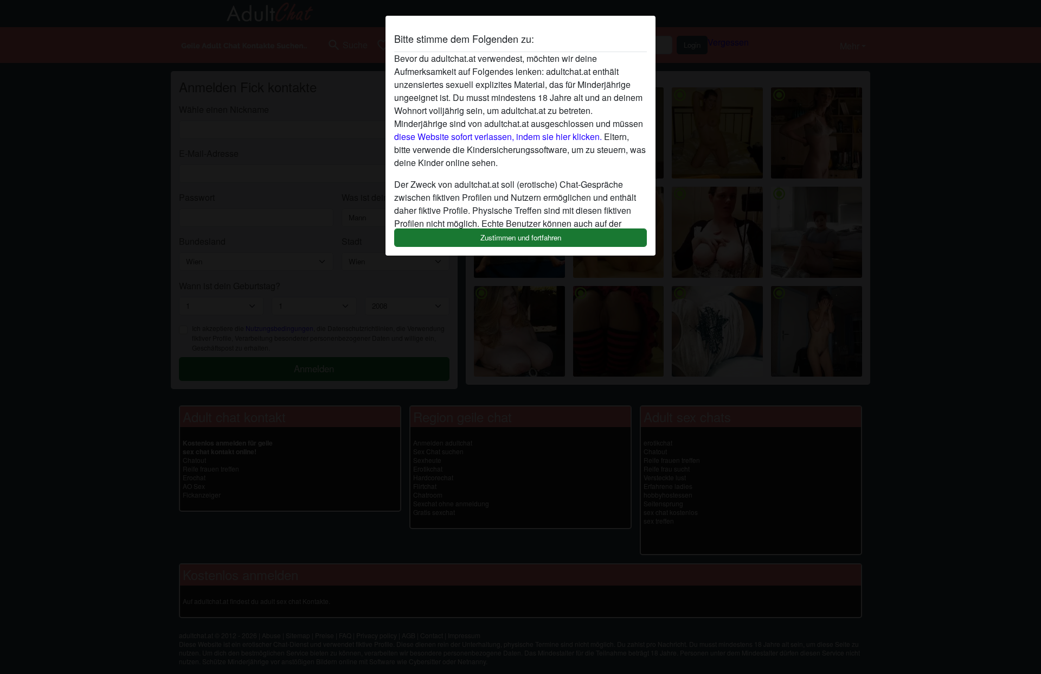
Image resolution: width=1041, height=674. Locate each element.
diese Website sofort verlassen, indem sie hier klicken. (498, 136)
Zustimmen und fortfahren (520, 237)
